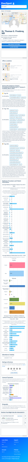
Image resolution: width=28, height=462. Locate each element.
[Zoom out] (25, 16)
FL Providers (8, 11)
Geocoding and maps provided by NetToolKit (11, 456)
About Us (4, 442)
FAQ (15, 444)
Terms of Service (17, 454)
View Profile (20, 416)
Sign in (3, 451)
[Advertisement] (14, 54)
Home (2, 11)
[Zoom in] (25, 14)
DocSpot (6, 3)
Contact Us (16, 442)
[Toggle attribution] (2, 14)
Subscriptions (4, 446)
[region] (14, 18)
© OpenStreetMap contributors (13, 14)
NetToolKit (5, 14)
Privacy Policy (17, 451)
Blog (3, 444)
